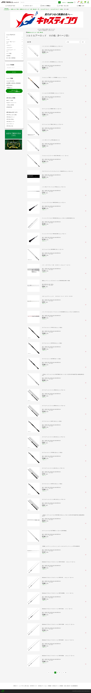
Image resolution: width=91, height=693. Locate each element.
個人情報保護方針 (74, 685)
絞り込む (14, 72)
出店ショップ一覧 (14, 9)
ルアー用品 (8, 53)
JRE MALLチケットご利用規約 (57, 685)
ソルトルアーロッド (44, 9)
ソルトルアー (9, 47)
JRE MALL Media (10, 119)
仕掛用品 (8, 55)
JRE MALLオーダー (10, 121)
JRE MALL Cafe (9, 125)
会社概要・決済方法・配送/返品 (13, 83)
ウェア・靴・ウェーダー (10, 42)
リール (7, 39)
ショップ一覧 (21, 685)
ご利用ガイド (9, 87)
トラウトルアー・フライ (10, 50)
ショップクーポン (10, 80)
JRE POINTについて (33, 685)
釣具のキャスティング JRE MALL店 (28, 9)
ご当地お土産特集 (10, 104)
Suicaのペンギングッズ (11, 102)
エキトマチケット (10, 123)
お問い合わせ (9, 85)
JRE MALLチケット (10, 117)
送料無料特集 (9, 107)
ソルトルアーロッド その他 (56, 9)
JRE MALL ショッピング (6, 9)
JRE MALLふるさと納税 (11, 114)
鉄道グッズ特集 (9, 100)
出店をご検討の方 (67, 685)
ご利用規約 (49, 685)
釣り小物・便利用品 (10, 57)
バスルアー (8, 45)
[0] (78, 2)
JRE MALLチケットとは (42, 685)
